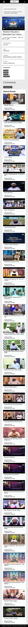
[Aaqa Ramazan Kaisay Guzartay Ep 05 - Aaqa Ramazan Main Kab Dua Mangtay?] (14, 557)
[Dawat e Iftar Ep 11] (14, 186)
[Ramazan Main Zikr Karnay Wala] (14, 468)
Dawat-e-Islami (7, 9)
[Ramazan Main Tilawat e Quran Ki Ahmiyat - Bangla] (14, 345)
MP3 (5, 72)
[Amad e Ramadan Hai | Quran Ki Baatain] (14, 116)
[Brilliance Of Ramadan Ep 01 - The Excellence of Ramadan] (14, 168)
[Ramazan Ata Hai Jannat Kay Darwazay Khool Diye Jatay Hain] (14, 485)
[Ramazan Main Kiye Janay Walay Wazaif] (14, 398)
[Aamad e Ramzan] (14, 150)
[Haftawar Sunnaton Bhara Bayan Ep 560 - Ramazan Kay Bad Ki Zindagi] (14, 432)
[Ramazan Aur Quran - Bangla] (14, 611)
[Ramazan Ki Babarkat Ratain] (14, 380)
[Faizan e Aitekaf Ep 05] (14, 203)
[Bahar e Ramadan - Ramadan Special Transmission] (14, 291)
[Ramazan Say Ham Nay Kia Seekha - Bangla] (14, 327)
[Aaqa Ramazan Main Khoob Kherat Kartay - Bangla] (14, 521)
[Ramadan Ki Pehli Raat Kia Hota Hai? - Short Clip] (14, 309)
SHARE (6, 76)
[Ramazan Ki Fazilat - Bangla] (14, 594)
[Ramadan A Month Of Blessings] (14, 238)
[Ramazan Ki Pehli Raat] (14, 450)
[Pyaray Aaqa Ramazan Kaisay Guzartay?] (14, 415)
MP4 (5, 70)
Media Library (13, 9)
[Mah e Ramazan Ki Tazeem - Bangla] (14, 503)
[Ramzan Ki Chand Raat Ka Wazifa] (14, 133)
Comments (8, 87)
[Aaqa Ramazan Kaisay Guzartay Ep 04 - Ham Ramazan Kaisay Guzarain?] (14, 576)
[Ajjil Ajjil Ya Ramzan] (14, 99)
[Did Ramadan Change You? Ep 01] (14, 255)
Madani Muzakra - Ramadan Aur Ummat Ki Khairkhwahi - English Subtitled (13, 12)
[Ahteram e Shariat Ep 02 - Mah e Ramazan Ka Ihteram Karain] (14, 539)
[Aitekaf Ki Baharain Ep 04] (14, 221)
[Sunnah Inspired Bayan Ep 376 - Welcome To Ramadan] (14, 272)
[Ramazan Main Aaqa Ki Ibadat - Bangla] (14, 363)
